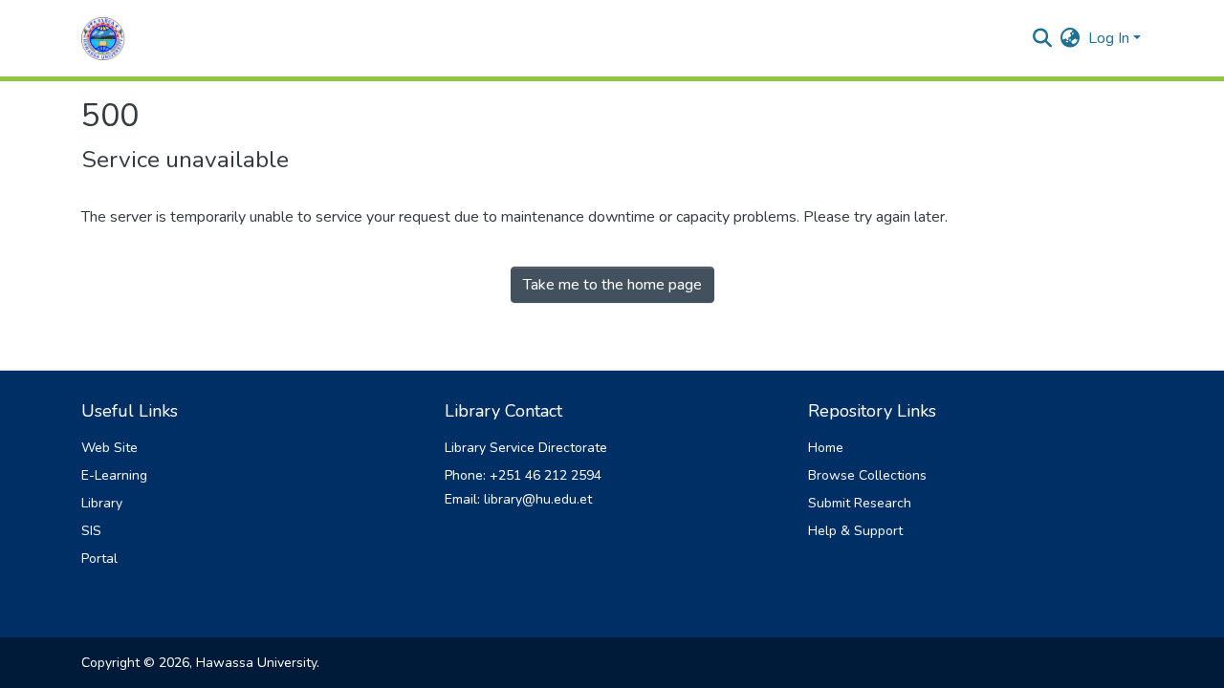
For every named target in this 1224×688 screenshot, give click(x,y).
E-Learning (114, 475)
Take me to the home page (612, 284)
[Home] (103, 38)
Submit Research (859, 503)
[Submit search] (1043, 38)
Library (101, 503)
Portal (99, 558)
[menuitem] (1070, 38)
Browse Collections (867, 475)
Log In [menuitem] (1108, 38)
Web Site (109, 448)
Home (825, 448)
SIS (91, 531)
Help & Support (855, 531)
